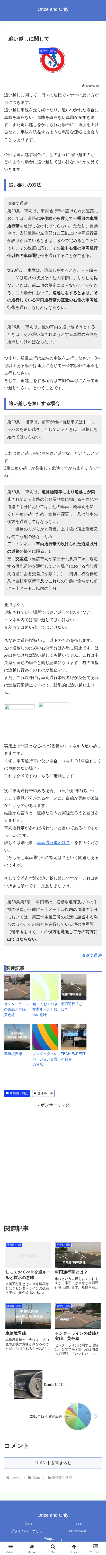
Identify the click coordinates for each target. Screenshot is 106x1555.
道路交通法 (91, 955)
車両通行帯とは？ (53, 842)
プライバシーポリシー (29, 1531)
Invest (77, 1523)
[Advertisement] (53, 1162)
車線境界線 (13, 1054)
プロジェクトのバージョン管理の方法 (45, 1059)
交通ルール (45, 1093)
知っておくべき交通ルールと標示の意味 (45, 1009)
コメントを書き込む (53, 1462)
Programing (53, 1538)
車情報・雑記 (19, 1093)
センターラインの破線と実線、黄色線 (16, 1009)
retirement (77, 1531)
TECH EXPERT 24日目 (73, 1056)
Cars (28, 1523)
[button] (95, 980)
